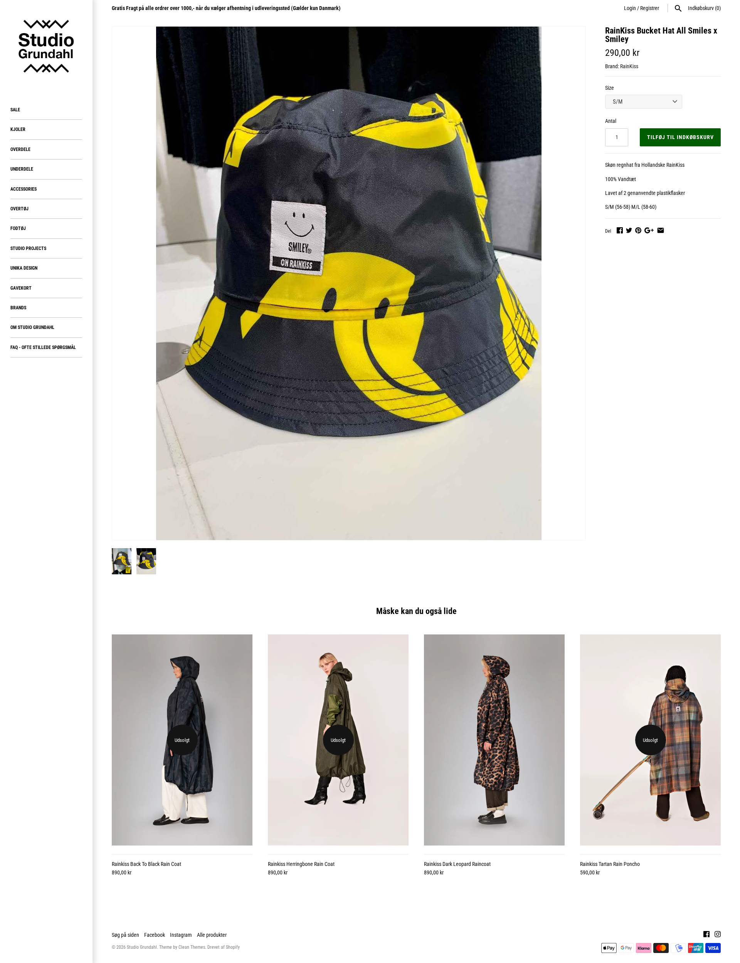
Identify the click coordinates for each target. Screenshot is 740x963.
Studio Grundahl (142, 947)
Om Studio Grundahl (32, 327)
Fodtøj (18, 228)
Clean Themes (191, 947)
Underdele (21, 169)
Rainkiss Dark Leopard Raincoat (457, 864)
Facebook (154, 935)
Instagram (181, 935)
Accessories (23, 189)
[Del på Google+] (649, 230)
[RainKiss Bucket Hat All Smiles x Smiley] (348, 283)
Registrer (649, 8)
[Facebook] (706, 935)
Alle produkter (212, 935)
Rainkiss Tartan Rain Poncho (610, 864)
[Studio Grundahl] (46, 46)
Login (630, 8)
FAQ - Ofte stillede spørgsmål (43, 347)
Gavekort (21, 288)
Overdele (20, 149)
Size (609, 88)
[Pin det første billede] (638, 230)
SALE (15, 109)
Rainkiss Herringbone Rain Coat (301, 864)
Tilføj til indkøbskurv (680, 137)
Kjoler (17, 129)
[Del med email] (660, 230)
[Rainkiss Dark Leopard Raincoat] (494, 740)
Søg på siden (125, 935)
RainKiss (629, 66)
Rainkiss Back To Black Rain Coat (146, 864)
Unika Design (23, 268)
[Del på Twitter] (629, 230)
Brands (18, 307)
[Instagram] (718, 935)
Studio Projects (28, 248)
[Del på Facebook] (620, 230)
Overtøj (19, 208)
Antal (610, 121)
